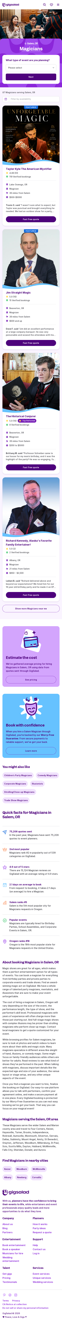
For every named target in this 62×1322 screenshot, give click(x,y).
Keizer (7, 1169)
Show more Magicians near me (31, 608)
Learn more (31, 751)
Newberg (21, 1177)
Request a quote (42, 1232)
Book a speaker (11, 1249)
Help (35, 1245)
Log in (36, 1253)
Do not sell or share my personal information (25, 1308)
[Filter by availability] (34, 99)
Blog (4, 1228)
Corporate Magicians (15, 783)
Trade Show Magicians (16, 800)
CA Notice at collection (14, 1304)
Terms (5, 1300)
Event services (41, 1273)
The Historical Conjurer (21, 416)
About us (7, 1224)
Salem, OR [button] (32, 43)
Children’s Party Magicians (18, 775)
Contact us (39, 1249)
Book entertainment (14, 1245)
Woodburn (21, 1169)
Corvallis (36, 1177)
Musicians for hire (12, 1253)
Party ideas (39, 1228)
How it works (40, 1224)
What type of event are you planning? (28, 60)
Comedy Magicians (47, 775)
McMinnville (39, 1169)
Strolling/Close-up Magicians (19, 792)
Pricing (6, 1277)
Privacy (16, 1300)
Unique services (42, 1277)
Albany (7, 1177)
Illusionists (37, 783)
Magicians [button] (31, 48)
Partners (7, 1232)
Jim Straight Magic (18, 292)
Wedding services (43, 1282)
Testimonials (9, 1282)
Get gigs (7, 1273)
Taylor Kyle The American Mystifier (29, 168)
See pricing (31, 679)
